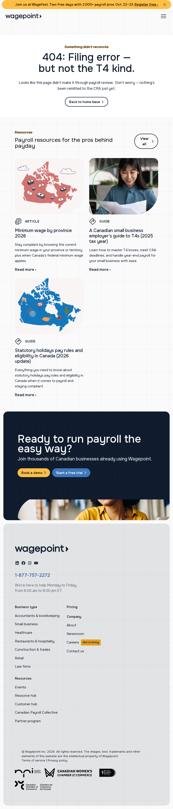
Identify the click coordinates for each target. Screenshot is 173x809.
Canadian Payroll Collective (36, 712)
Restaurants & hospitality (35, 641)
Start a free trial (69, 473)
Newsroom (75, 634)
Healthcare (23, 632)
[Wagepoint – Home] (23, 16)
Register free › (146, 4)
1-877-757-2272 (32, 575)
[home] (41, 549)
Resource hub (25, 695)
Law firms (23, 666)
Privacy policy (57, 760)
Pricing (72, 607)
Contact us (75, 651)
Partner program (28, 721)
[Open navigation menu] (163, 16)
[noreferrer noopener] (28, 772)
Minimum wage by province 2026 (43, 233)
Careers (83, 642)
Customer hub (26, 704)
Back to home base (84, 102)
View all (144, 141)
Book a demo (31, 473)
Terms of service (33, 760)
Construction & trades (32, 649)
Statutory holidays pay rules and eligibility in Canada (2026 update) (49, 356)
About (71, 625)
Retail (19, 658)
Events (20, 687)
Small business (26, 624)
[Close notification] (165, 4)
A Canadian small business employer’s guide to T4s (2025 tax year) (121, 236)
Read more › (25, 269)
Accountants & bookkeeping (37, 616)
